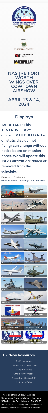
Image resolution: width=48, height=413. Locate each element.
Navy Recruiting (24, 369)
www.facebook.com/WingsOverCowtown (23, 180)
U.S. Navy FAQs (24, 382)
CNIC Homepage (24, 361)
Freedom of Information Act (24, 365)
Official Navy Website (24, 373)
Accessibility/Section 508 (24, 378)
